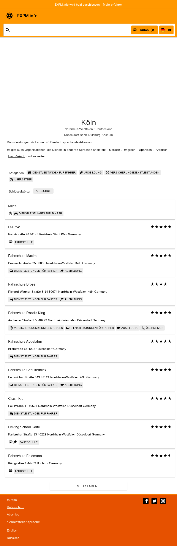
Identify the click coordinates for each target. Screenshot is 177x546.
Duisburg (94, 134)
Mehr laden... (88, 486)
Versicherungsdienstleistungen (134, 172)
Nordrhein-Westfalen (79, 129)
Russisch (114, 149)
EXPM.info (27, 15)
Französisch (16, 156)
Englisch (129, 149)
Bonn (83, 134)
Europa (12, 499)
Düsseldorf (71, 134)
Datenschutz (15, 507)
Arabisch (162, 149)
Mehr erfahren (113, 4)
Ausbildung (92, 172)
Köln (88, 122)
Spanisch (145, 149)
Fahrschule (43, 191)
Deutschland (103, 129)
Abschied (13, 514)
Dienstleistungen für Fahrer (54, 172)
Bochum (107, 134)
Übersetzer (23, 179)
